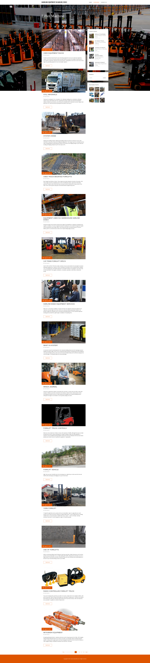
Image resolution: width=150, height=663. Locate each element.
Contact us (104, 2)
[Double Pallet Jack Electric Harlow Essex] (102, 94)
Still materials (50, 94)
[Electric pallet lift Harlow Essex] (91, 94)
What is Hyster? (50, 345)
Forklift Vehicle (51, 470)
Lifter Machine (46, 55)
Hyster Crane (49, 136)
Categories (96, 2)
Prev (63, 652)
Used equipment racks (53, 53)
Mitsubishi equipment (53, 632)
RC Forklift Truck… (100, 40)
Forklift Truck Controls (55, 428)
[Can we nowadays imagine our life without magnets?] (97, 100)
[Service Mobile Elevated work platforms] (91, 100)
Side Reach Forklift (100, 62)
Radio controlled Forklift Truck (58, 591)
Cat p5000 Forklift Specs (54, 261)
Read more (48, 65)
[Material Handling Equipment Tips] (91, 89)
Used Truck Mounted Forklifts (57, 177)
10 (83, 652)
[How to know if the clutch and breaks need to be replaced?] (102, 100)
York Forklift (49, 508)
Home (90, 2)
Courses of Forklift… (100, 47)
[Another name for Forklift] (102, 89)
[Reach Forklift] (97, 94)
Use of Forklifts (51, 550)
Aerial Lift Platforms (100, 34)
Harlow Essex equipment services (59, 304)
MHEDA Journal (50, 387)
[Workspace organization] (97, 89)
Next (86, 652)
